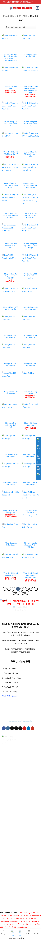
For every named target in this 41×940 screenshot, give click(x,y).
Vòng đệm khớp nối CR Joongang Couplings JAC (30, 575)
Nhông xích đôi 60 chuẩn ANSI (10, 365)
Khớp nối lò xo (27, 921)
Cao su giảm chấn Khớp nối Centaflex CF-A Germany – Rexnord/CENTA (10, 57)
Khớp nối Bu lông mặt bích (17, 924)
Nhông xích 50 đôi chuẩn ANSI (30, 336)
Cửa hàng (22, 16)
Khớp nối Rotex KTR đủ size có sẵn (10, 308)
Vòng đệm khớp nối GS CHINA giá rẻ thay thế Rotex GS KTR (30, 89)
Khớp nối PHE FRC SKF (11, 87)
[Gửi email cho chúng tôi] (20, 728)
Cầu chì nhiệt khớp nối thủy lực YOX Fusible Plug (30, 215)
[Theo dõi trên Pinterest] (24, 728)
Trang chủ (8, 16)
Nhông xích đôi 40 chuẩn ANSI (10, 336)
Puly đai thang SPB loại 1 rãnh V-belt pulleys (30, 276)
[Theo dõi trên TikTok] (12, 728)
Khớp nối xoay (21, 927)
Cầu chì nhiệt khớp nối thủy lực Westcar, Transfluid (10, 215)
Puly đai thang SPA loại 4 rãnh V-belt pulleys (10, 124)
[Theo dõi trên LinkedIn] (28, 728)
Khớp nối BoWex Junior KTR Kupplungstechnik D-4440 (30, 514)
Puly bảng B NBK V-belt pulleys (30, 455)
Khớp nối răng (24, 913)
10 (14, 593)
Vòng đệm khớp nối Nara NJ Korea (11, 574)
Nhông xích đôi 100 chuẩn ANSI (11, 393)
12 (23, 593)
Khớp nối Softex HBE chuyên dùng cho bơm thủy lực (30, 185)
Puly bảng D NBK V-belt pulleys (30, 483)
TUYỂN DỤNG (19, 601)
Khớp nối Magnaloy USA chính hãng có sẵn (30, 154)
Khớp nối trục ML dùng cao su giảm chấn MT (10, 276)
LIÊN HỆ (30, 604)
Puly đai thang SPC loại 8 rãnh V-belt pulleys (30, 124)
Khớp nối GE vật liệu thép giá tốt (10, 512)
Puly (31, 924)
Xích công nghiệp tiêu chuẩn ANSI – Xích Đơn (30, 545)
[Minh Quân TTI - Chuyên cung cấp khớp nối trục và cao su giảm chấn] (20, 8)
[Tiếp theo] (27, 593)
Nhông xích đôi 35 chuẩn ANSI (30, 55)
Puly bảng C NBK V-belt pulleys (10, 483)
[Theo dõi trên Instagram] (8, 728)
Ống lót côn (9, 927)
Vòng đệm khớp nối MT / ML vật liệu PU (11, 153)
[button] (3, 8)
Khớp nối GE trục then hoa (30, 424)
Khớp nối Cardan (28, 915)
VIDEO (4, 601)
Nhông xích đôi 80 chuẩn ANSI (30, 365)
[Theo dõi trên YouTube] (32, 728)
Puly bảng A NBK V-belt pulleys (11, 455)
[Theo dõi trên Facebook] (4, 728)
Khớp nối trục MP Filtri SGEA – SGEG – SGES (11, 185)
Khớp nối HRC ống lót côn (30, 393)
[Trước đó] (5, 589)
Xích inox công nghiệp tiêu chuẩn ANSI (10, 425)
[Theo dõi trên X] (16, 728)
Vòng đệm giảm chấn (19, 918)
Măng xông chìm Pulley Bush (11, 544)
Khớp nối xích (13, 921)
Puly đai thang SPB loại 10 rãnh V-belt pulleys (30, 246)
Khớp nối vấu (13, 915)
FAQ (18, 604)
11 (18, 593)
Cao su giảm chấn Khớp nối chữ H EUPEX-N (10, 246)
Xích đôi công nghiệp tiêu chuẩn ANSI (30, 308)
